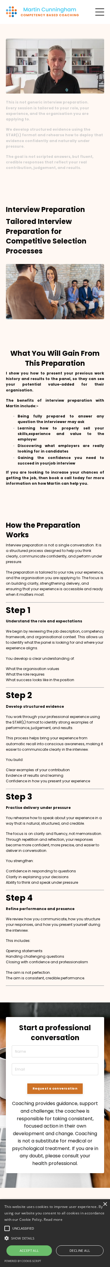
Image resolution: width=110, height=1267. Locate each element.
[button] (55, 1238)
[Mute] (76, 89)
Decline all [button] (80, 1250)
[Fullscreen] (98, 89)
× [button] (105, 1204)
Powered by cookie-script (22, 1261)
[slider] (49, 89)
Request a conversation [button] (55, 1088)
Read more (53, 1219)
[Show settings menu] (87, 89)
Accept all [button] (29, 1250)
